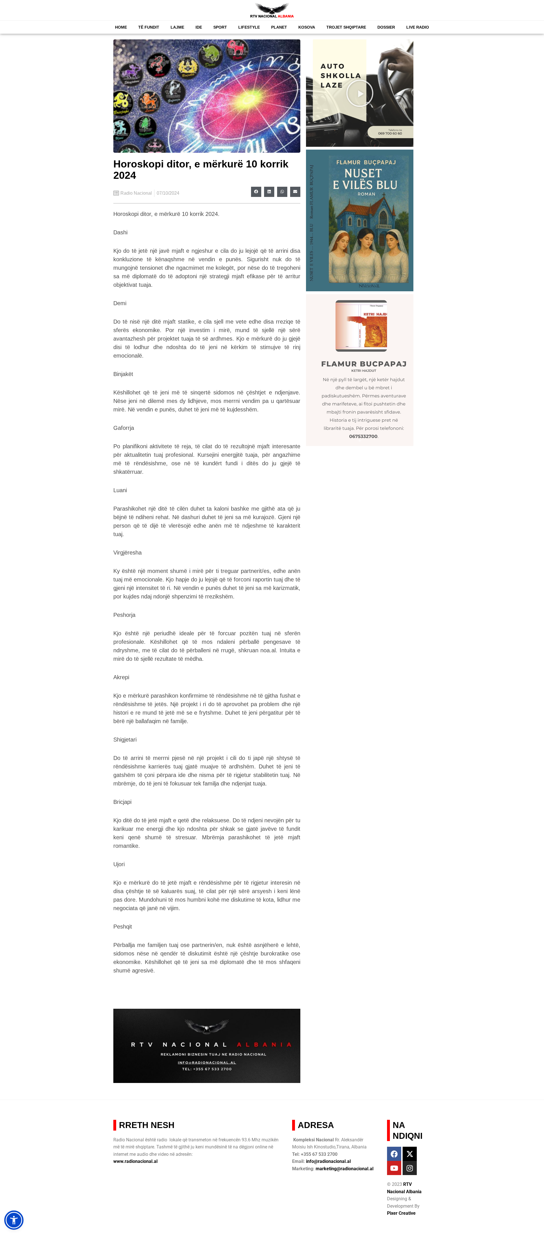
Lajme (177, 27)
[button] (256, 192)
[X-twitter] (410, 1154)
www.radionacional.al (135, 1161)
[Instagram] (410, 1168)
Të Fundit (148, 27)
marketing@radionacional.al (344, 1168)
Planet (279, 27)
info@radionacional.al (328, 1161)
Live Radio (417, 27)
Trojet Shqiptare (346, 27)
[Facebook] (394, 1154)
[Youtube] (394, 1168)
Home (121, 27)
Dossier (386, 27)
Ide (199, 27)
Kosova (306, 27)
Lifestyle (249, 27)
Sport (220, 27)
